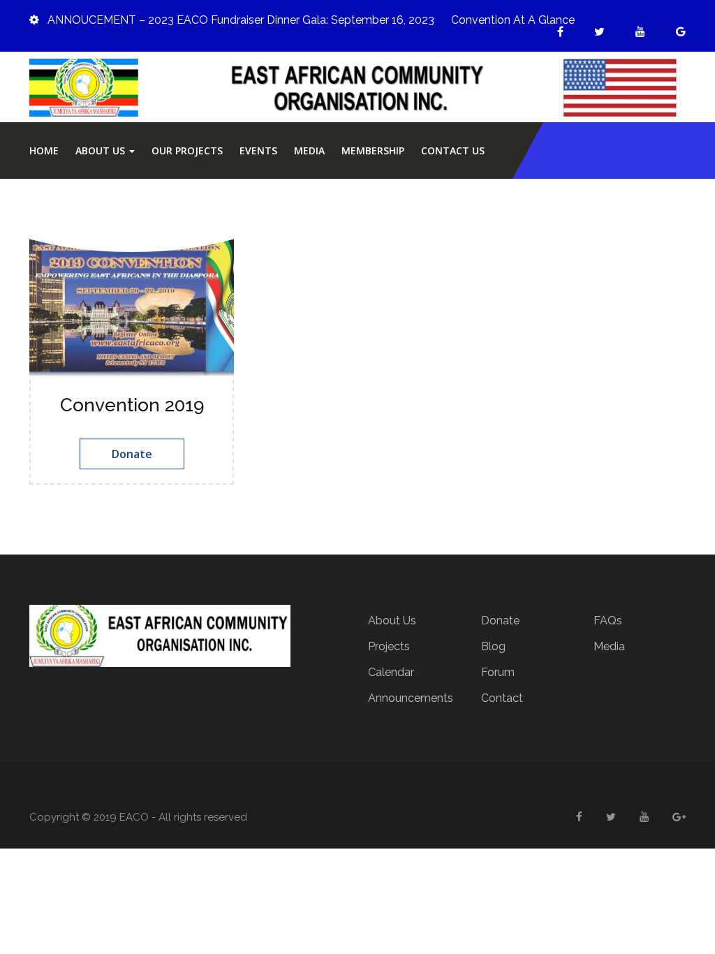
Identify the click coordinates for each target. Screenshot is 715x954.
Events (258, 150)
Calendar (391, 672)
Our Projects (187, 150)
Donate (132, 454)
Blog (493, 646)
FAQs (608, 620)
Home (44, 150)
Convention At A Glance (513, 20)
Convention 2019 (132, 405)
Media (309, 150)
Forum (498, 672)
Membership (372, 150)
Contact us (453, 150)
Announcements (410, 698)
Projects (389, 646)
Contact (502, 698)
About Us (101, 150)
